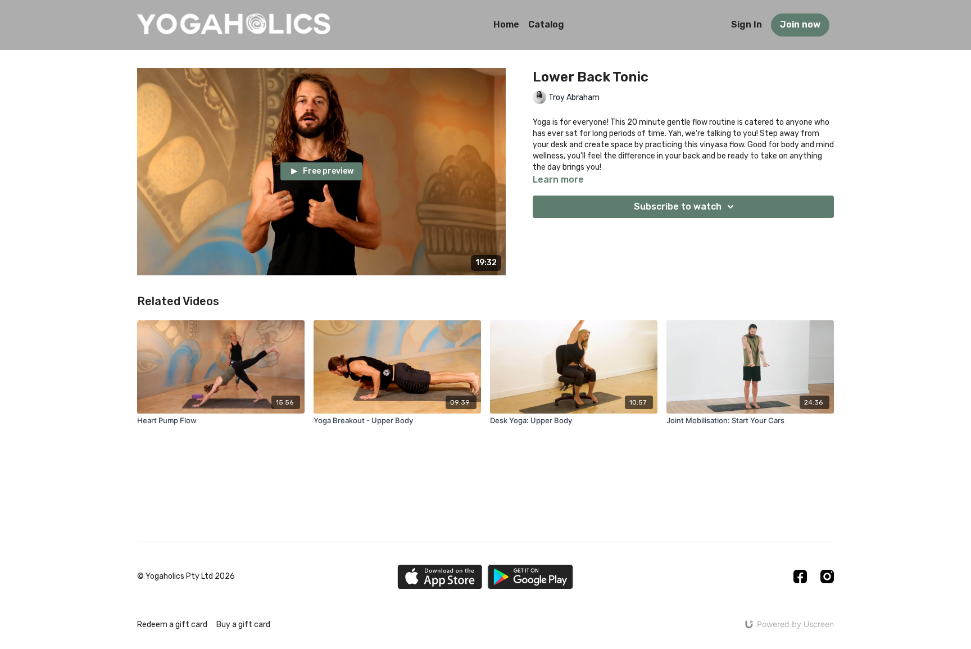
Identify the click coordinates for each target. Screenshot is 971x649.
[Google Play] (530, 576)
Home (506, 24)
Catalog (546, 24)
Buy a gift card (243, 624)
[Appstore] (440, 576)
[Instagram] (827, 576)
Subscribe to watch (678, 206)
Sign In (746, 24)
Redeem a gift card (172, 624)
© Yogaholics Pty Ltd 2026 (186, 576)
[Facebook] (800, 576)
